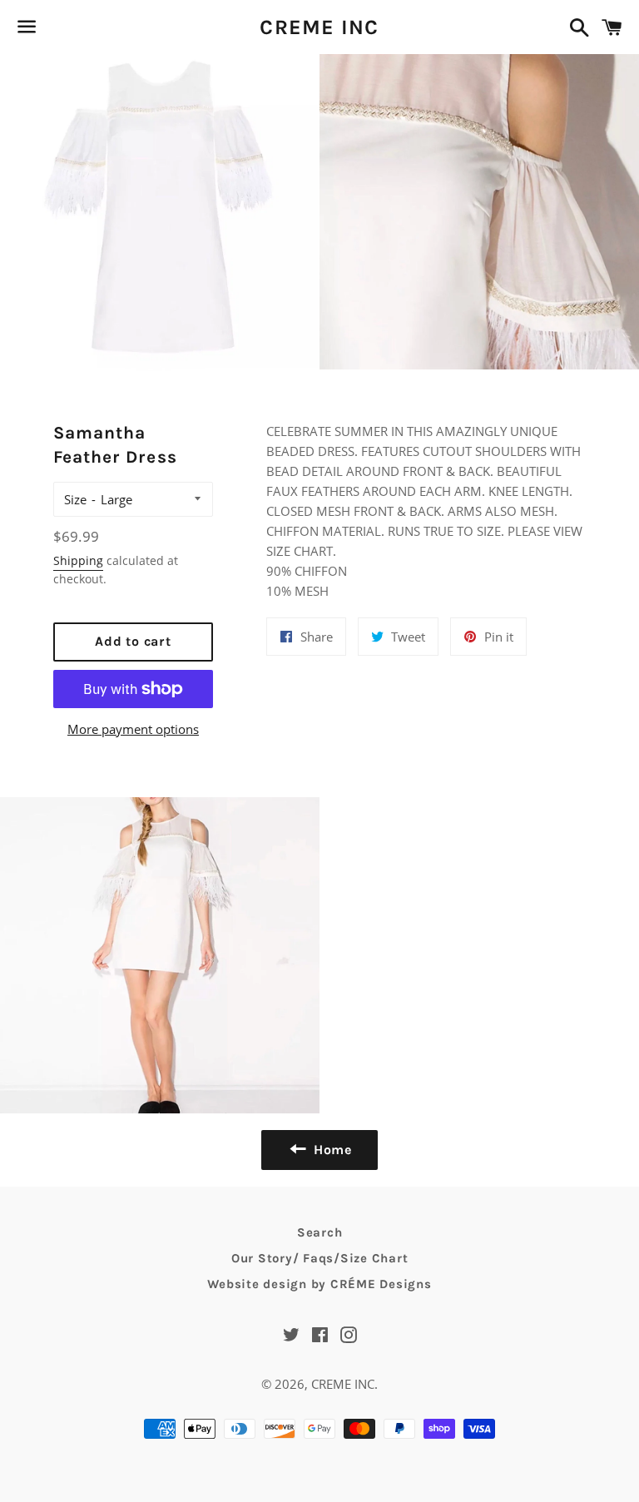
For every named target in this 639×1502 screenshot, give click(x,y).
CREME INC (319, 27)
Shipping (78, 560)
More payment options (133, 729)
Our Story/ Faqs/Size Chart (320, 1258)
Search (320, 1232)
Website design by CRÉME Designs (319, 1283)
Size (75, 499)
